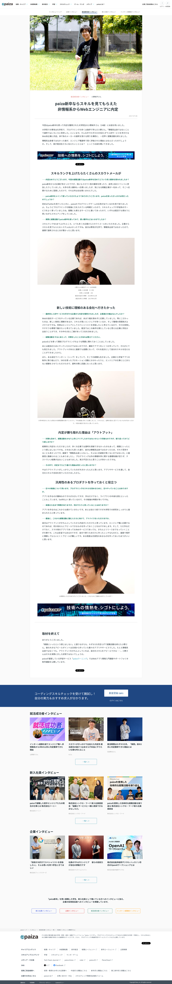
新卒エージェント (107, 949)
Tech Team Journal (51, 960)
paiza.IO (92, 960)
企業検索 (123, 949)
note (81, 960)
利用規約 (32, 982)
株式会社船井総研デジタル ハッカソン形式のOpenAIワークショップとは (124, 863)
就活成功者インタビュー (89, 12)
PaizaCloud (106, 960)
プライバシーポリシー (45, 982)
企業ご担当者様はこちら (150, 4)
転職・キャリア (49, 949)
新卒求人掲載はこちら (99, 970)
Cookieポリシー (60, 982)
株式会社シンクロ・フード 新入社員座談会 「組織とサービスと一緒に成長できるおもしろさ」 (86, 806)
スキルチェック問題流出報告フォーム (89, 976)
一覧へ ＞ (86, 762)
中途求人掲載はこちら (79, 970)
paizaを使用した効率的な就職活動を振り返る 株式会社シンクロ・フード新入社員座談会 (124, 806)
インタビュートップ (55, 12)
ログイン (162, 6)
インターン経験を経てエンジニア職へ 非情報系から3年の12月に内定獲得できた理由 (47, 747)
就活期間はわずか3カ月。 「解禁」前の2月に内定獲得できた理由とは (124, 745)
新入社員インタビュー (109, 12)
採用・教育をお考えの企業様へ (55, 970)
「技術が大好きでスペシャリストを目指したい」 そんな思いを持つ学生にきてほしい (47, 865)
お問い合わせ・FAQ (64, 976)
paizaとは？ (101, 4)
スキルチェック (57, 955)
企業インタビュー (71, 12)
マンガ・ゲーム (72, 955)
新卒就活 (74, 949)
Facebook (59, 965)
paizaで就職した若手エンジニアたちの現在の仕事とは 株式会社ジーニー (47, 804)
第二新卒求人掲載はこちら (121, 970)
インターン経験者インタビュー (130, 12)
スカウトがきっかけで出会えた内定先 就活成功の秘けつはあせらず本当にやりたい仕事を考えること (86, 747)
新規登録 (167, 6)
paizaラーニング (80, 658)
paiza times (69, 960)
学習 (45, 955)
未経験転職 (63, 949)
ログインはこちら (116, 700)
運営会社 (22, 982)
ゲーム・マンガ (79, 4)
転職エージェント (88, 949)
